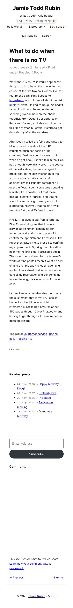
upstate (14, 104)
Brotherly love (47, 393)
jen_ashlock (16, 100)
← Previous (16, 577)
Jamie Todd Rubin (37, 8)
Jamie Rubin (36, 596)
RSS (53, 596)
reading (22, 338)
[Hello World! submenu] (23, 26)
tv (31, 338)
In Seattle (45, 397)
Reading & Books (31, 72)
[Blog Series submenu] (65, 26)
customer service (35, 333)
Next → (59, 577)
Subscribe (36, 454)
